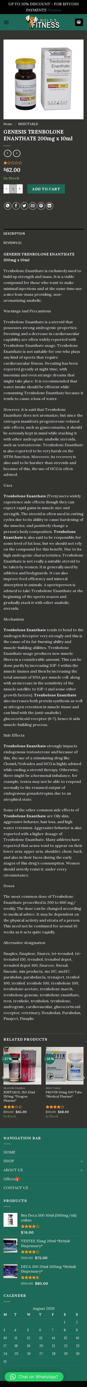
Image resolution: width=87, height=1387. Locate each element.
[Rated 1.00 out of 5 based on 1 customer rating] (43, 163)
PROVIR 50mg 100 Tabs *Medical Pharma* (64, 1094)
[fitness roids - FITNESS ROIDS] (43, 22)
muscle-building (17, 724)
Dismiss (54, 10)
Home (7, 124)
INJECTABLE (28, 124)
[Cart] (79, 22)
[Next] (83, 1087)
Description (14, 233)
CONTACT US (15, 1187)
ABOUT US (13, 1170)
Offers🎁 (11, 1179)
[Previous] (3, 1087)
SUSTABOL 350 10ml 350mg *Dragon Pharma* (19, 1096)
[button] (34, 1376)
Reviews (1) (12, 243)
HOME (9, 1152)
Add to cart (46, 189)
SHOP (8, 1161)
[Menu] (6, 22)
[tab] (43, 233)
